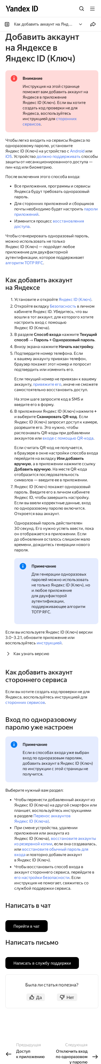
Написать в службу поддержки (42, 963)
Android (77, 151)
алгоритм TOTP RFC (24, 262)
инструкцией (49, 643)
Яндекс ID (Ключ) (75, 299)
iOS (8, 156)
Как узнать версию (31, 653)
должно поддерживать (59, 156)
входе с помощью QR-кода (68, 438)
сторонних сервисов (25, 702)
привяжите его (47, 384)
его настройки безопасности (41, 877)
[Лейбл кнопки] (92, 9)
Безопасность (63, 306)
